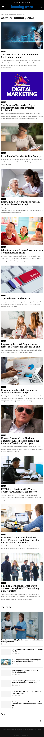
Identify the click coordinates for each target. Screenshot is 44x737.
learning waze (22, 7)
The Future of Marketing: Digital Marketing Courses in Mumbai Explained (18, 108)
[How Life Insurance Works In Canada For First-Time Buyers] (6, 694)
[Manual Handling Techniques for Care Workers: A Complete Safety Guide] (6, 683)
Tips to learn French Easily (15, 298)
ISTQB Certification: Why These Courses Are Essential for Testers (19, 490)
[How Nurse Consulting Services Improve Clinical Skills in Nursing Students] (22, 625)
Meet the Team (26, 2)
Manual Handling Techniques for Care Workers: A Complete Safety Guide (26, 682)
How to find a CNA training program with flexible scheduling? (20, 203)
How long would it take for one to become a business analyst (19, 391)
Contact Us (17, 2)
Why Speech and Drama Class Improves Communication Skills (22, 251)
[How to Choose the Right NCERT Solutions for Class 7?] (6, 652)
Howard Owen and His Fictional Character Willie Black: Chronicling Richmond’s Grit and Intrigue (20, 441)
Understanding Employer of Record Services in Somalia (25, 671)
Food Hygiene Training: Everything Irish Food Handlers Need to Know (27, 660)
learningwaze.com (22, 731)
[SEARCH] (41, 721)
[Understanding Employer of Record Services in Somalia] (6, 673)
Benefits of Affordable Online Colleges (21, 156)
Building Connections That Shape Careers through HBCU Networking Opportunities (20, 588)
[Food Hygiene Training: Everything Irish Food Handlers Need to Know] (6, 662)
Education (4, 51)
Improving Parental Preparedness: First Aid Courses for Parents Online (20, 345)
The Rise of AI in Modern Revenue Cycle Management (19, 55)
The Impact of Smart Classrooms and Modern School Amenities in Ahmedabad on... (27, 703)
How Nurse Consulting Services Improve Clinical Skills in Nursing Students (22, 641)
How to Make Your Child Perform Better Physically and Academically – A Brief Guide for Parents (21, 540)
